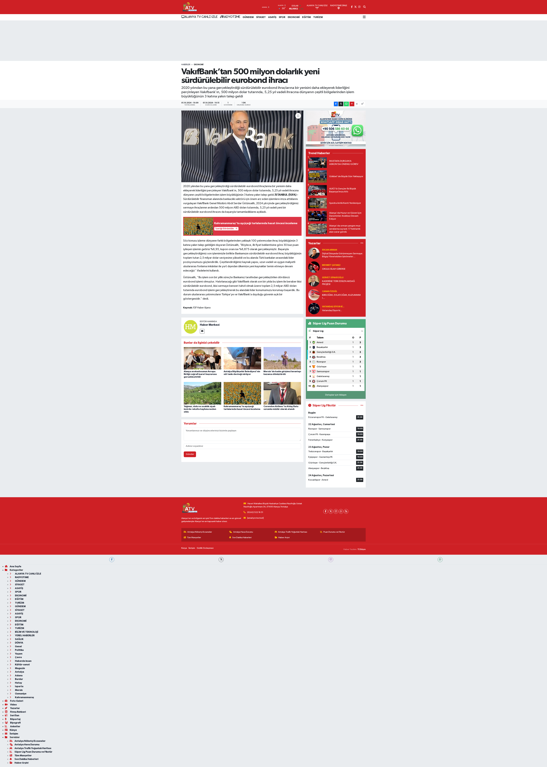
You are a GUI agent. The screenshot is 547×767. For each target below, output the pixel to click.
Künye (184, 548)
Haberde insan (23, 661)
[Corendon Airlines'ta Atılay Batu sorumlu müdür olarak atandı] (282, 393)
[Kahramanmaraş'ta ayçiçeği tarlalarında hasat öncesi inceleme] (242, 393)
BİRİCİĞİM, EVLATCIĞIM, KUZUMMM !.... (341, 296)
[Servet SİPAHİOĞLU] (314, 281)
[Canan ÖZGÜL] (314, 294)
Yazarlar (15, 708)
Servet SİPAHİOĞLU (332, 277)
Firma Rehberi (18, 712)
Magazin (20, 668)
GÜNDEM (248, 17)
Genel (18, 646)
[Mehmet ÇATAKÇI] (314, 267)
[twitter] (221, 559)
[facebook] (111, 559)
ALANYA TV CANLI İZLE (201, 16)
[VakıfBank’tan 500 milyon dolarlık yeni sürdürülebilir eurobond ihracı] (242, 146)
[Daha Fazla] (352, 104)
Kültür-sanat (22, 664)
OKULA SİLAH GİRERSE (333, 269)
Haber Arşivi (284, 537)
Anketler (15, 726)
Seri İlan (14, 715)
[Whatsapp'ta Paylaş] (346, 104)
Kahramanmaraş (24, 697)
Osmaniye (20, 693)
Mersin (19, 690)
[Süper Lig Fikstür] (362, 405)
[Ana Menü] (364, 17)
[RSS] (346, 511)
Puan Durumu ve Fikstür (334, 532)
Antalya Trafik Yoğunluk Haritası (292, 532)
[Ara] (364, 7)
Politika (19, 650)
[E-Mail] (202, 331)
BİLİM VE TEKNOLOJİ (26, 632)
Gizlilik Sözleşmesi (205, 548)
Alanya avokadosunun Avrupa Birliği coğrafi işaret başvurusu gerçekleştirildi (200, 374)
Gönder (190, 454)
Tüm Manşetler (194, 537)
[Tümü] (362, 243)
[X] (330, 511)
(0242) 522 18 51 (255, 512)
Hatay (18, 683)
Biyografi (15, 723)
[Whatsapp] (341, 511)
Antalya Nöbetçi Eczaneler (199, 532)
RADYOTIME (231, 16)
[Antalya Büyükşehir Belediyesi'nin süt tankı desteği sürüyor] (242, 358)
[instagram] (330, 559)
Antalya (19, 672)
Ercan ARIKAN (329, 250)
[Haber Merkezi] (190, 327)
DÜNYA (19, 643)
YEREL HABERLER (24, 635)
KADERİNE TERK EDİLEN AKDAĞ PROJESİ (338, 282)
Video (13, 704)
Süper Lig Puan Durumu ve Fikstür (33, 752)
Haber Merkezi (210, 324)
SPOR (282, 17)
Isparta (19, 686)
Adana (19, 675)
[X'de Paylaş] (340, 104)
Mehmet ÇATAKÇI (331, 265)
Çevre (18, 657)
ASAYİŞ (272, 17)
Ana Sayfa (15, 566)
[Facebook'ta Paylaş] (336, 104)
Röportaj (15, 719)
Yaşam (18, 653)
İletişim (192, 548)
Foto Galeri (16, 701)
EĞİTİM (306, 17)
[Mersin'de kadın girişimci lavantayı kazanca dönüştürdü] (282, 358)
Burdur (19, 679)
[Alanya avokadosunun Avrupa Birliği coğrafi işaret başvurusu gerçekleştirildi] (202, 358)
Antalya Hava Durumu (243, 532)
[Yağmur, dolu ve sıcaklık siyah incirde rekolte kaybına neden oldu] (202, 393)
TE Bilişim (361, 549)
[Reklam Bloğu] (336, 128)
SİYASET (261, 17)
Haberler (185, 65)
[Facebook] (325, 511)
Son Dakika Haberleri (242, 537)
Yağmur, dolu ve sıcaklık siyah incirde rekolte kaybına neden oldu (200, 409)
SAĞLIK (19, 639)
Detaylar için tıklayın (335, 395)
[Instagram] (335, 511)
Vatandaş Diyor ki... (333, 307)
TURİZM (318, 17)
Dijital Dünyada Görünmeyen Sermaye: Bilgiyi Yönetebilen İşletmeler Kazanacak (342, 255)
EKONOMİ (294, 17)
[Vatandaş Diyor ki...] (314, 308)
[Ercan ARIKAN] (314, 253)
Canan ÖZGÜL (329, 291)
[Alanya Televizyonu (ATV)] (189, 7)
